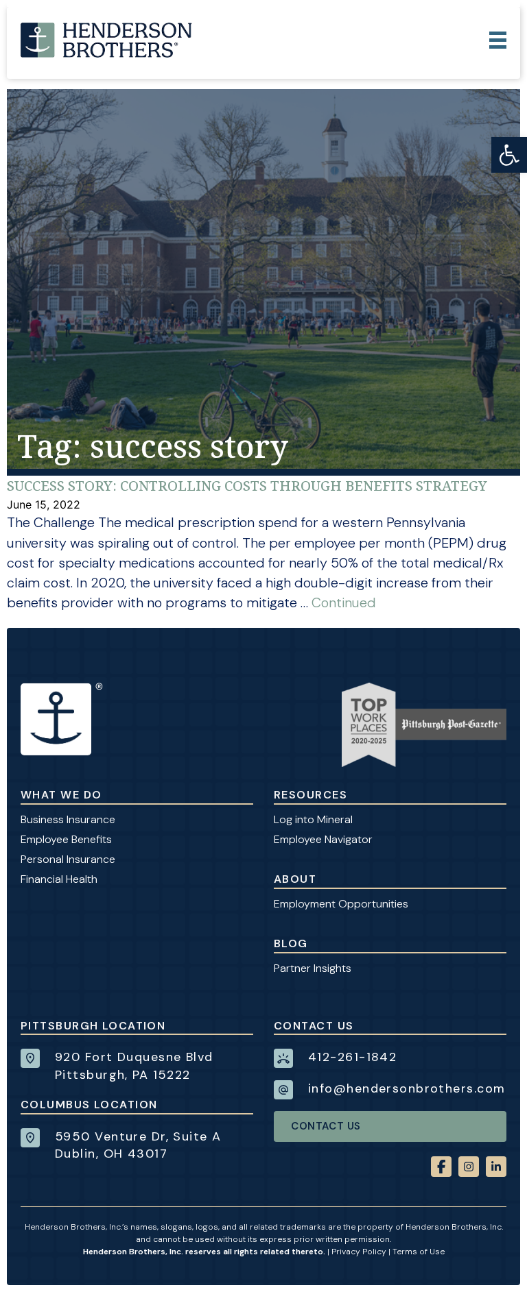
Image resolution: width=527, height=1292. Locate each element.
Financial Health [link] (59, 879)
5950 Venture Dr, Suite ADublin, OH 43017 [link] (138, 1145)
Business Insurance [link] (68, 819)
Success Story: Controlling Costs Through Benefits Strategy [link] (247, 485)
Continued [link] (344, 602)
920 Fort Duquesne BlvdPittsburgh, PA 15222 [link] (134, 1065)
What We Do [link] (61, 795)
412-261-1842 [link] (352, 1057)
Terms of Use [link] (419, 1251)
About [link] (295, 879)
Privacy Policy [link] (358, 1251)
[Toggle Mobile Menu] (497, 40)
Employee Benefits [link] (66, 839)
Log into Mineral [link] (313, 819)
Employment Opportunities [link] (341, 904)
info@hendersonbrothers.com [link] (406, 1088)
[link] (509, 155)
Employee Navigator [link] (323, 839)
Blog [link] (291, 943)
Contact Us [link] (326, 1126)
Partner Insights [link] (312, 968)
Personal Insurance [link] (68, 859)
